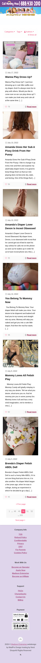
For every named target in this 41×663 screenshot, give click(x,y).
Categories (9, 32)
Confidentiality (20, 540)
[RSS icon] (20, 655)
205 (21, 515)
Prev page (21, 504)
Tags (19, 32)
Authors (29, 32)
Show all (32, 35)
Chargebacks (20, 594)
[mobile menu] (38, 3)
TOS (20, 534)
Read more (31, 107)
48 (15, 511)
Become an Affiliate (20, 576)
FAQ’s (20, 591)
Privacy (20, 544)
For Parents (20, 550)
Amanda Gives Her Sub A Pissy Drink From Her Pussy (20, 151)
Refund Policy (20, 537)
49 (19, 511)
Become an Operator (20, 567)
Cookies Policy (20, 553)
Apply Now (20, 570)
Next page (19, 520)
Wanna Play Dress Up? (18, 77)
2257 (20, 547)
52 (32, 511)
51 (28, 511)
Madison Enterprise (20, 573)
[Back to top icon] (20, 639)
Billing (20, 600)
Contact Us (20, 597)
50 (23, 511)
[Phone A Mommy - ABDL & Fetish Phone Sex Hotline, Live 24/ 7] (21, 3)
